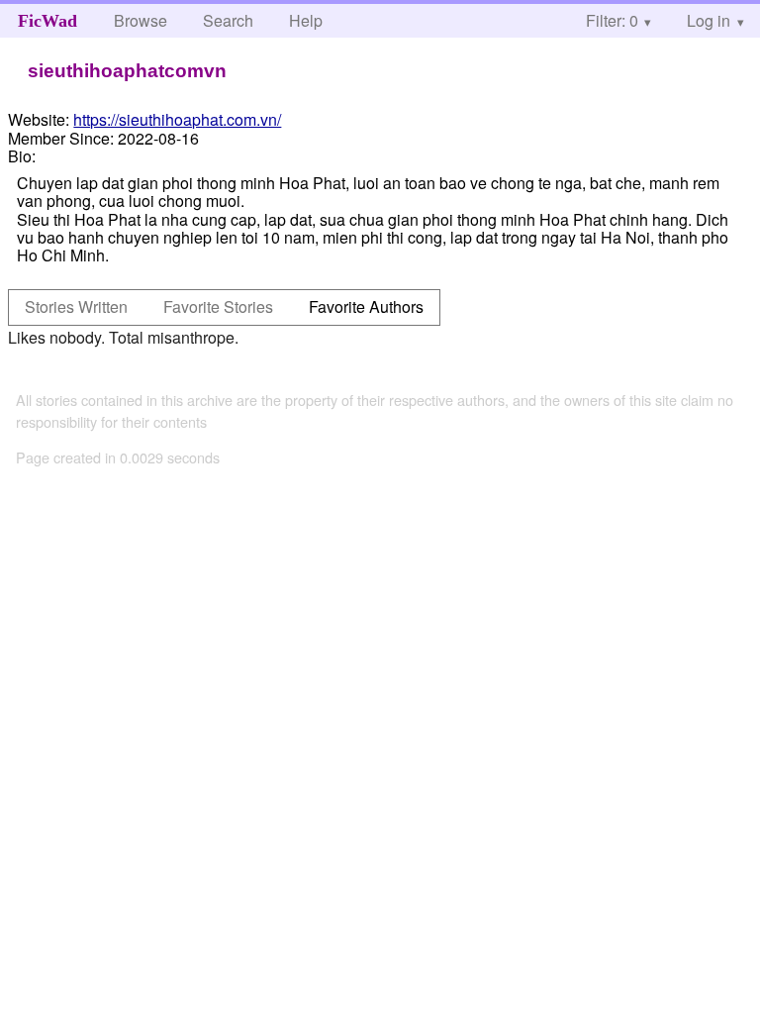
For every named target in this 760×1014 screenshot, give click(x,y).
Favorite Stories (218, 306)
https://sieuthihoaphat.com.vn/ (177, 119)
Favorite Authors (366, 306)
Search (228, 20)
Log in (708, 20)
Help (306, 20)
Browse (140, 20)
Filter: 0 (612, 20)
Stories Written (76, 306)
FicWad (47, 21)
